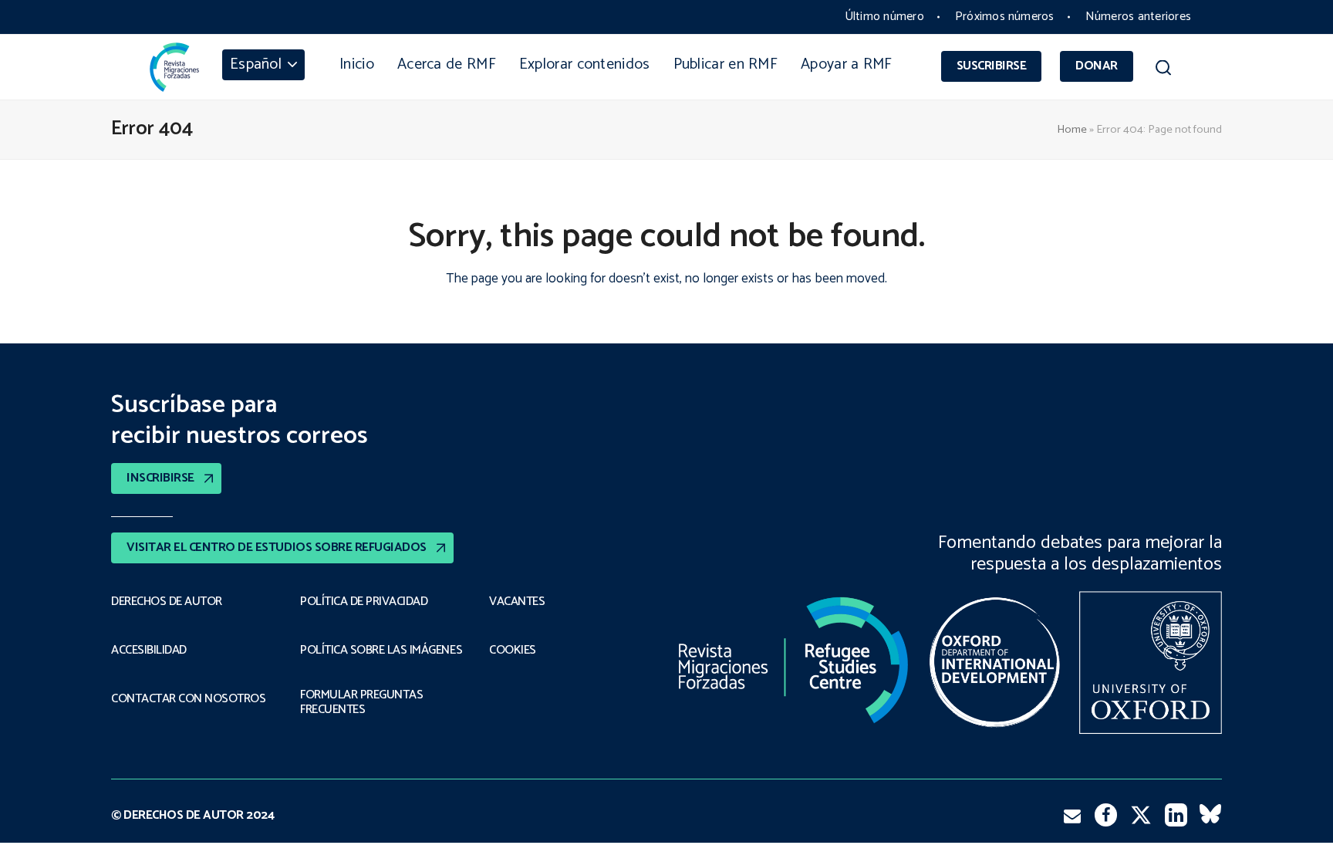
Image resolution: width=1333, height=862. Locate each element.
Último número (884, 16)
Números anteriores (1138, 16)
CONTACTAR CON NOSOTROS (188, 699)
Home (1072, 129)
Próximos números (1005, 16)
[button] (1162, 70)
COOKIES (512, 650)
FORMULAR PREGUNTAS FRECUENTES (361, 702)
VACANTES (517, 602)
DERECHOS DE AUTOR (166, 602)
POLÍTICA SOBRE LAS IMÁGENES (381, 650)
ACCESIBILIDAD (149, 650)
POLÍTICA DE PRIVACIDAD (363, 602)
